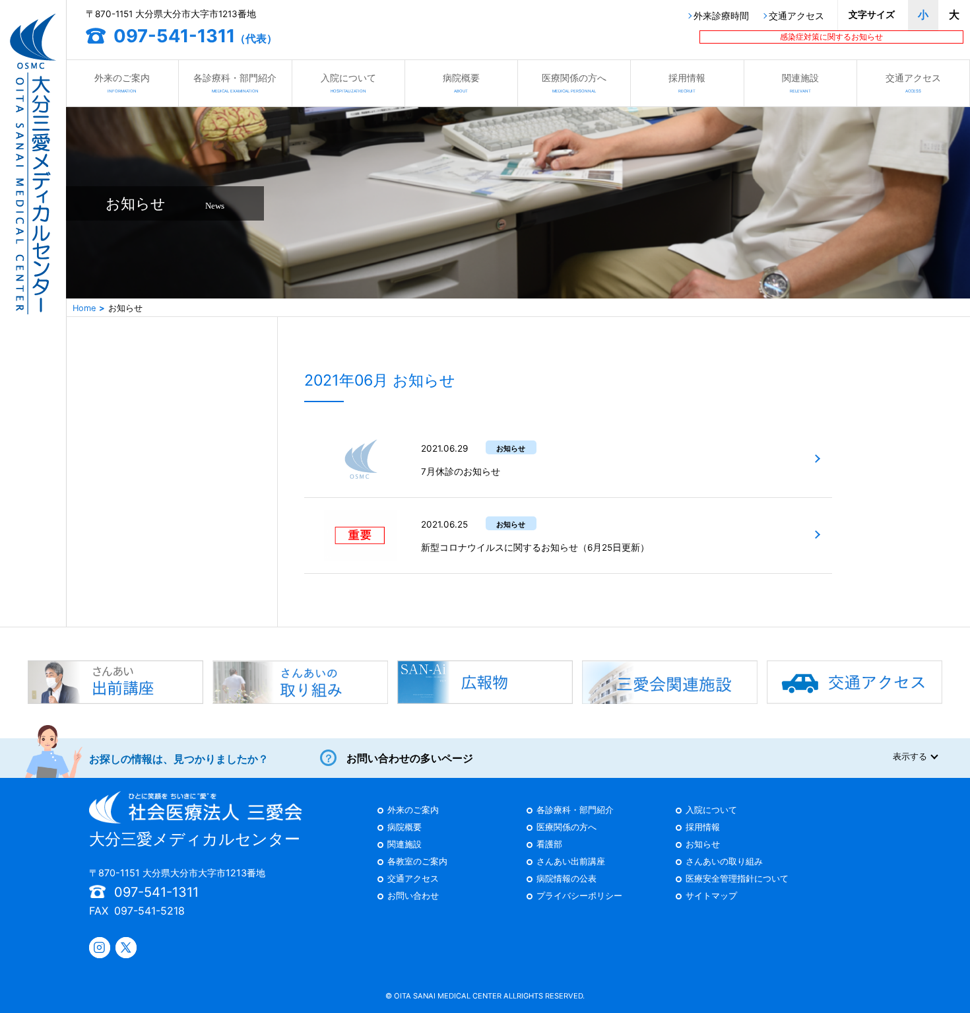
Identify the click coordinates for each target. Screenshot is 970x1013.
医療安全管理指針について (737, 879)
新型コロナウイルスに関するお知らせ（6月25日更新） (535, 547)
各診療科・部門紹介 (234, 82)
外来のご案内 (122, 82)
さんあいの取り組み (724, 862)
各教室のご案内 (417, 862)
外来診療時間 (721, 16)
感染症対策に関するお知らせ (831, 37)
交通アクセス (796, 16)
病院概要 (461, 82)
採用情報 (686, 82)
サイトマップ (711, 896)
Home (84, 308)
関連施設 (800, 82)
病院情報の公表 (566, 879)
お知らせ (703, 845)
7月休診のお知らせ (460, 471)
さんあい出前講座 (570, 862)
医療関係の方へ (574, 82)
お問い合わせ (413, 896)
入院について (348, 82)
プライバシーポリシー (579, 896)
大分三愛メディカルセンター (194, 839)
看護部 (549, 845)
